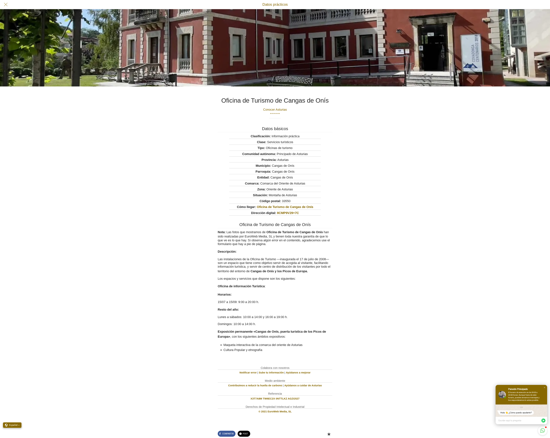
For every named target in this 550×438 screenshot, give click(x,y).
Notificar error (248, 372)
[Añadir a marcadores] (328, 434)
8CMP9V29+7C (288, 213)
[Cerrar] (5, 4)
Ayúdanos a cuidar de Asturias (303, 385)
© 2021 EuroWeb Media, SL (275, 411)
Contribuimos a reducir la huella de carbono (255, 385)
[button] (544, 387)
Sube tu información (271, 372)
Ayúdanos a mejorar (298, 372)
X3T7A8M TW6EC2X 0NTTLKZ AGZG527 (275, 398)
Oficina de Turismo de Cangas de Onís (285, 207)
